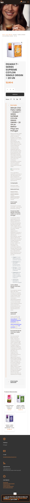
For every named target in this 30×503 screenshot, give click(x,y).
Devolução (5, 482)
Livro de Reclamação (8, 487)
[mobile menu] (28, 2)
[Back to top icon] (15, 494)
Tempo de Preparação (8, 486)
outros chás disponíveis (16, 324)
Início (3, 34)
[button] (21, 42)
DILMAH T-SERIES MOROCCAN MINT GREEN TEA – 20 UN (20, 407)
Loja (7, 34)
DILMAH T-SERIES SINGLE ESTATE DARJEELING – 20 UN (9, 426)
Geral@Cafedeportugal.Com (9, 457)
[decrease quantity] (7, 89)
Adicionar (15, 94)
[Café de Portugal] (2, 2)
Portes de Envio (6, 485)
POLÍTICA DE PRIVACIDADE (9, 483)
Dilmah (10, 34)
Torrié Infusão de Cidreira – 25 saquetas (9, 407)
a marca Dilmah (15, 318)
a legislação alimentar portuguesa (16, 321)
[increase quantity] (13, 89)
